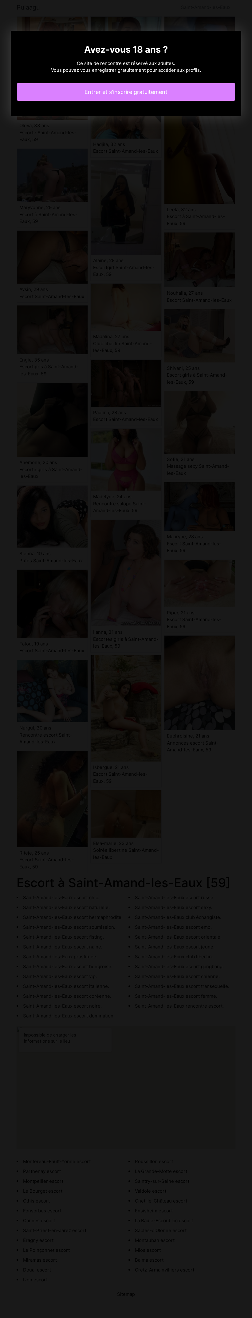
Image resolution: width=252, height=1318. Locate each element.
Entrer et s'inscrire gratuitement (126, 92)
